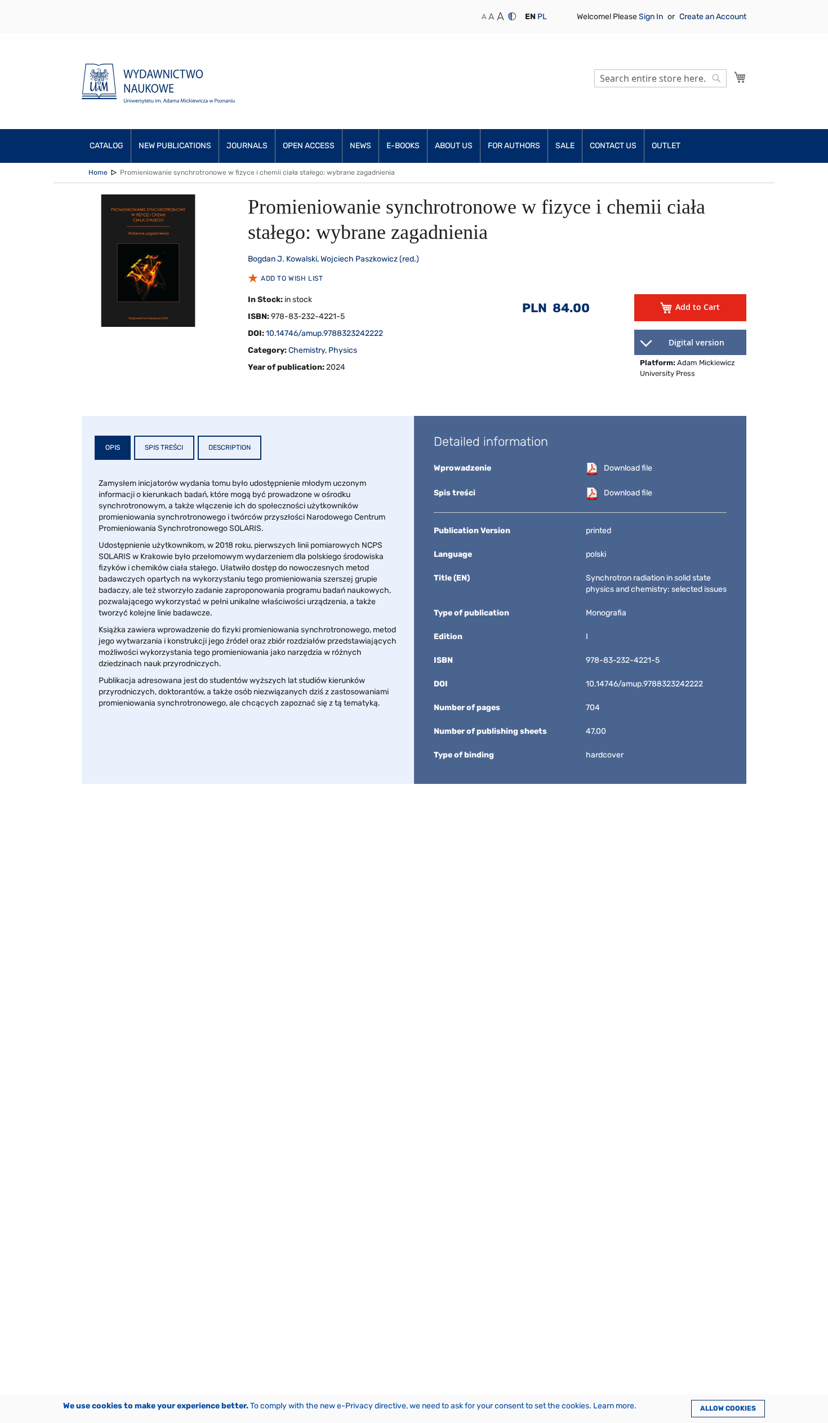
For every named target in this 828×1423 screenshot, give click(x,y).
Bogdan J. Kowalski (282, 259)
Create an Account (712, 16)
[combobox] (660, 78)
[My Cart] (740, 77)
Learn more (613, 1406)
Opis (112, 447)
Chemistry (306, 350)
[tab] (113, 448)
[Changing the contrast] (512, 16)
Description (229, 447)
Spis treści (164, 447)
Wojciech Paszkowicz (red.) (369, 259)
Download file (628, 468)
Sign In (652, 16)
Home (98, 172)
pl (542, 16)
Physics (342, 350)
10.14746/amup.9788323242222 (324, 333)
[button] (530, 17)
